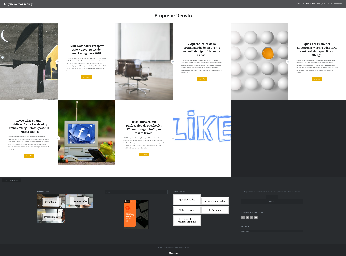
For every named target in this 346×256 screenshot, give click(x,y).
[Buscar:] (136, 192)
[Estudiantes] (51, 208)
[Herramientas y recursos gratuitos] (187, 225)
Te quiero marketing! (18, 4)
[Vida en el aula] (187, 214)
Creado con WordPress (163, 247)
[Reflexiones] (215, 214)
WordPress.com (184, 247)
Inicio (298, 4)
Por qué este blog (324, 4)
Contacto (338, 4)
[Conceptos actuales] (215, 205)
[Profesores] (79, 208)
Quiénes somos (309, 4)
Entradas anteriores (11, 180)
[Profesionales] (51, 222)
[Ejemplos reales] (187, 205)
